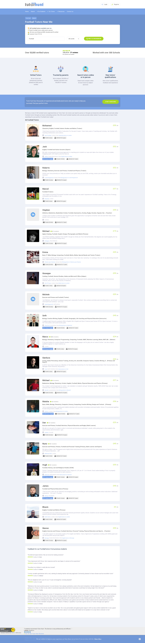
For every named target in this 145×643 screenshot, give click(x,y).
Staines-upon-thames (50, 262)
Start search (110, 101)
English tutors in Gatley (66, 156)
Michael (46, 231)
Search (33, 11)
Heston (46, 411)
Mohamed (47, 126)
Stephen (46, 210)
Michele (46, 294)
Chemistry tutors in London (65, 135)
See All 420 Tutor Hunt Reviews (34, 633)
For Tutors (52, 11)
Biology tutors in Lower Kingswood (69, 177)
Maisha (45, 401)
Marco (45, 337)
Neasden (47, 198)
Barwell (46, 390)
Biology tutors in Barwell (65, 390)
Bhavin (45, 507)
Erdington (47, 241)
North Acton (48, 516)
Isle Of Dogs (48, 283)
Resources (61, 11)
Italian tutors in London (63, 283)
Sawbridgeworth (49, 304)
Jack (44, 147)
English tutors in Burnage (68, 538)
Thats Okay (97, 639)
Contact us (70, 11)
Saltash (46, 432)
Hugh (44, 465)
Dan (44, 423)
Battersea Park (48, 453)
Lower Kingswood (49, 177)
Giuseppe (46, 273)
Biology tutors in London (62, 411)
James (45, 486)
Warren (45, 528)
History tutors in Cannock (65, 474)
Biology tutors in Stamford (65, 325)
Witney (46, 495)
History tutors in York (63, 369)
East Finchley (48, 135)
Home (27, 11)
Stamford (47, 325)
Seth (44, 315)
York (46, 369)
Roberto (46, 168)
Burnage (47, 538)
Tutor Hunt (28, 18)
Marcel (45, 189)
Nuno (44, 444)
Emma (45, 252)
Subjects (34, 18)
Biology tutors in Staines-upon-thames (71, 262)
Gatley (46, 156)
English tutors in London (64, 516)
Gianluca (46, 358)
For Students (41, 11)
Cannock (47, 474)
